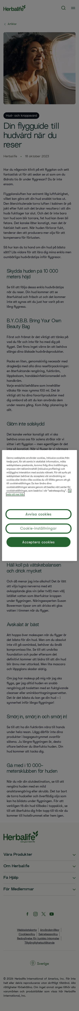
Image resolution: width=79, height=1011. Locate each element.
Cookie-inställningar (38, 528)
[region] (39, 505)
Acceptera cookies (38, 542)
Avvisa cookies (39, 514)
